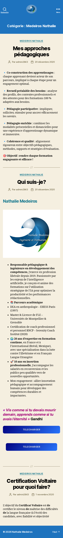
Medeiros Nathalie (31, 41)
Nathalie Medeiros (22, 531)
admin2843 (22, 61)
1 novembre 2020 (45, 494)
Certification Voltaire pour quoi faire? (31, 484)
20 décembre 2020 (45, 61)
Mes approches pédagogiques (31, 51)
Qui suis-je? (31, 182)
